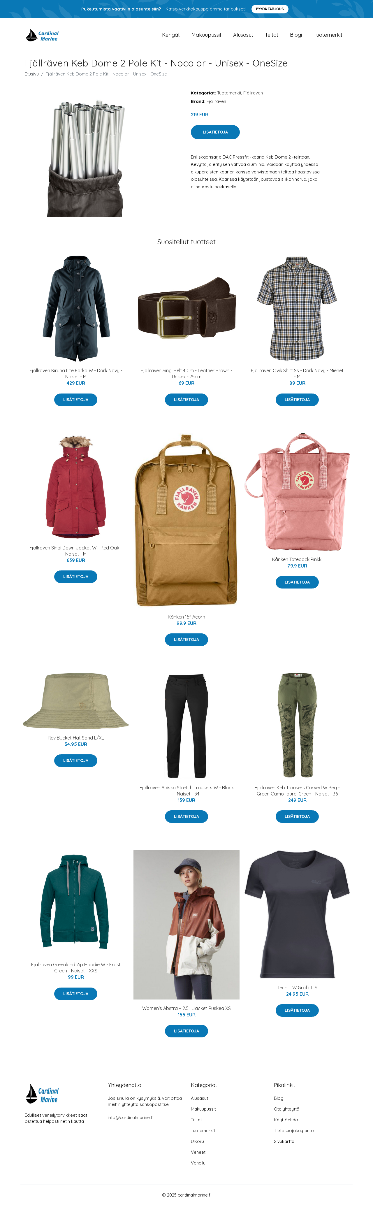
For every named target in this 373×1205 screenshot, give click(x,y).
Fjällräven (253, 93)
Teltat (271, 34)
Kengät (171, 34)
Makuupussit (206, 34)
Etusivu (32, 74)
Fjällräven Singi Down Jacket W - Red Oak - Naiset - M (75, 551)
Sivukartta (284, 1141)
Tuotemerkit (328, 34)
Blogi (296, 34)
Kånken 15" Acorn (186, 617)
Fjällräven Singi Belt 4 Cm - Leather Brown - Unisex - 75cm (186, 374)
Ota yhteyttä (286, 1109)
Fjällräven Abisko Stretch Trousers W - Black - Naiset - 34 (187, 791)
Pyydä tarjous (270, 9)
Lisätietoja (215, 132)
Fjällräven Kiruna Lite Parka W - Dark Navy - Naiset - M (75, 374)
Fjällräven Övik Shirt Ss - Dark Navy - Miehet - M (297, 374)
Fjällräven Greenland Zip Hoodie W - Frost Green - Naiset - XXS (76, 968)
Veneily (198, 1163)
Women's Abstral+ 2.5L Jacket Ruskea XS (186, 1008)
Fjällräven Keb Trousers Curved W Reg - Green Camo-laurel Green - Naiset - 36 (297, 791)
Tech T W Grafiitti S (297, 987)
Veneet (198, 1152)
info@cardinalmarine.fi (130, 1117)
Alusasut (243, 34)
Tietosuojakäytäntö (294, 1130)
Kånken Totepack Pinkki (297, 559)
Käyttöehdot (287, 1120)
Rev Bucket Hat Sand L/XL (76, 738)
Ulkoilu (197, 1141)
